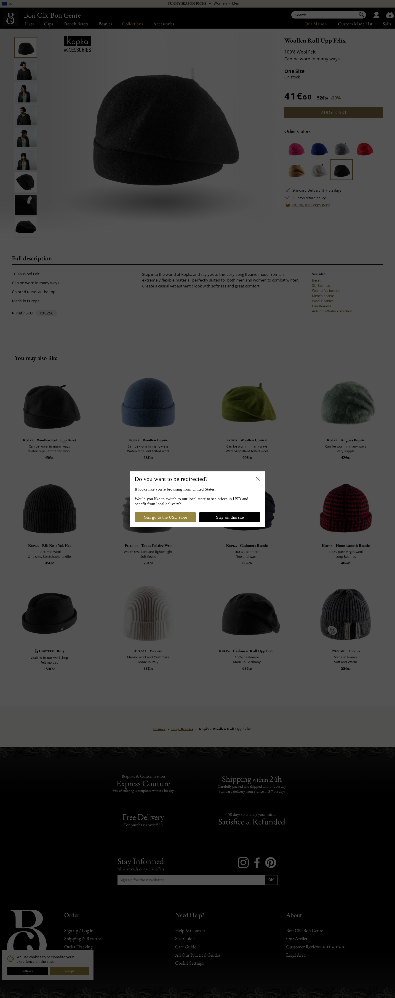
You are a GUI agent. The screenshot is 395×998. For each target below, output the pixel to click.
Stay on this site (230, 517)
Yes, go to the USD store (165, 517)
